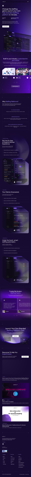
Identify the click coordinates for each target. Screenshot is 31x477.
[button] (17, 82)
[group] (8, 74)
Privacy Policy (27, 474)
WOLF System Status (22, 474)
